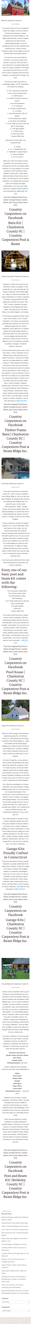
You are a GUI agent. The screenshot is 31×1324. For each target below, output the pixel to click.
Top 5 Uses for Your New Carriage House (15, 1229)
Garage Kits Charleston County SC (13, 725)
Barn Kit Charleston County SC (12, 20)
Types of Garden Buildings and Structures (15, 1226)
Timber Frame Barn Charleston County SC (15, 276)
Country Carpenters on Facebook (15, 214)
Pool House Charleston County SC (13, 483)
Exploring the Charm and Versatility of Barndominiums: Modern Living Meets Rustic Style (14, 1279)
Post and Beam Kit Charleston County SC (15, 984)
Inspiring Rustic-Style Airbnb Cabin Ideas (15, 1223)
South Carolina (15, 24)
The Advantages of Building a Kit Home (14, 1244)
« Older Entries (6, 1211)
